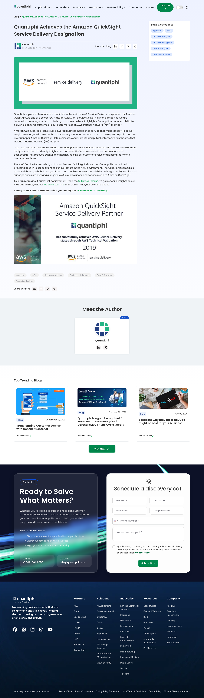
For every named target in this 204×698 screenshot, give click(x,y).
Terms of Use (65, 691)
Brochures (149, 622)
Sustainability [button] (115, 7)
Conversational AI (105, 611)
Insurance (125, 615)
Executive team (174, 626)
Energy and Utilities (129, 657)
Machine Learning (54, 184)
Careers (151, 7)
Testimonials (173, 642)
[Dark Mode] (179, 7)
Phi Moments (150, 648)
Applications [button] (42, 7)
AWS (76, 606)
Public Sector (126, 663)
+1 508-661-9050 (33, 562)
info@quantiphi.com (72, 562)
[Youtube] (50, 629)
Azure (76, 611)
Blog (16, 16)
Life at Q (171, 620)
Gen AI (100, 628)
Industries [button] (62, 7)
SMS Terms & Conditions (134, 691)
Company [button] (135, 7)
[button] (115, 521)
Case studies (150, 606)
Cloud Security (104, 663)
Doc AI (100, 622)
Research (171, 631)
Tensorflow (79, 650)
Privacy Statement (84, 691)
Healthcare (125, 620)
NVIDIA (77, 628)
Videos (147, 628)
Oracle (77, 633)
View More (100, 448)
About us (171, 606)
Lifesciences (126, 626)
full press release (88, 181)
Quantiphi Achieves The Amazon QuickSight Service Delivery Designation (61, 16)
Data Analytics (104, 639)
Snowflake (79, 644)
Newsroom (172, 637)
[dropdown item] (22, 7)
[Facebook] (15, 629)
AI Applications (104, 606)
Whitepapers (150, 633)
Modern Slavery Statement (177, 691)
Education (125, 631)
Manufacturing (127, 652)
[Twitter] (23, 629)
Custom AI (102, 617)
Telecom (124, 674)
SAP (76, 639)
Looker (77, 622)
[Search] (187, 7)
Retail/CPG (125, 646)
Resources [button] (95, 7)
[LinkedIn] (32, 629)
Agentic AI (102, 633)
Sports (123, 668)
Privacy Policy (141, 552)
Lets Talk (165, 5)
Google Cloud (80, 617)
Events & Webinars (152, 611)
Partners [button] (78, 7)
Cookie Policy (155, 691)
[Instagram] (41, 629)
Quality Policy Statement (108, 691)
